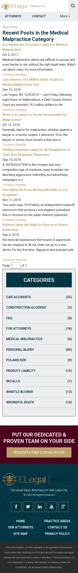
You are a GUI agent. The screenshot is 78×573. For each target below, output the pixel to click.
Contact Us (57, 527)
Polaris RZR (39, 360)
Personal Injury (39, 350)
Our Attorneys (20, 527)
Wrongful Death (39, 402)
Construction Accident (39, 307)
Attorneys (13, 16)
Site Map (20, 534)
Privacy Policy (57, 534)
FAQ (39, 318)
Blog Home (10, 27)
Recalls (39, 381)
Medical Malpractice (39, 339)
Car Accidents (39, 297)
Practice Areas (57, 521)
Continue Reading (14, 74)
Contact (39, 16)
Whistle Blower (39, 392)
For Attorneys (39, 328)
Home (20, 521)
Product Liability (39, 371)
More (65, 16)
